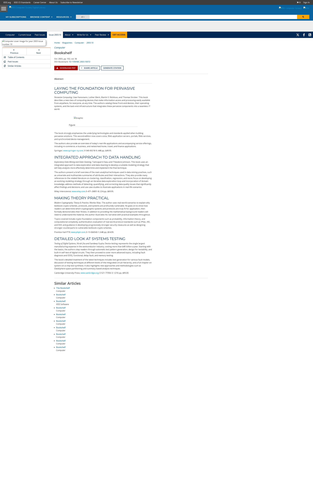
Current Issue (24, 34)
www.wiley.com (78, 191)
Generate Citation (112, 68)
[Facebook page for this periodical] (304, 35)
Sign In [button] (306, 2)
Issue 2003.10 (55, 34)
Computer (10, 34)
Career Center (40, 2)
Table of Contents (15, 57)
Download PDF (67, 68)
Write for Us (83, 34)
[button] (298, 2)
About (68, 34)
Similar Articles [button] (14, 66)
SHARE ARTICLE (90, 68)
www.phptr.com (78, 232)
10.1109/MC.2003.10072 (79, 61)
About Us (53, 2)
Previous (14, 53)
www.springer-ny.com (73, 150)
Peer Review (100, 34)
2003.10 (89, 42)
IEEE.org (7, 2)
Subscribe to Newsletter (72, 2)
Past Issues (40, 34)
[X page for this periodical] (297, 35)
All (82, 17)
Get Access (119, 35)
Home (57, 42)
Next (38, 53)
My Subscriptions (16, 17)
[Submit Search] (303, 17)
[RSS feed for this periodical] (310, 35)
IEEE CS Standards (22, 2)
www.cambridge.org (90, 273)
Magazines (67, 42)
